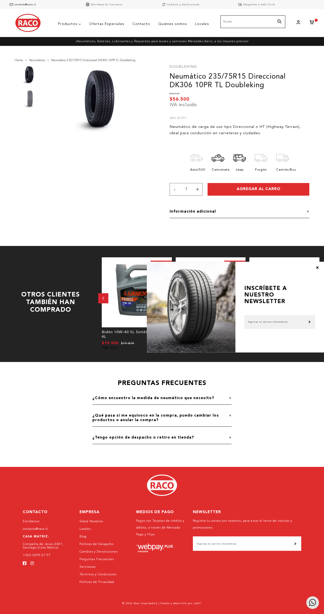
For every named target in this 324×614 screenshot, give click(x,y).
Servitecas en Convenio (106, 4)
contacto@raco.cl (25, 4)
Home (19, 60)
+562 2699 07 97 (37, 555)
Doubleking (183, 67)
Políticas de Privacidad (96, 582)
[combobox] (253, 22)
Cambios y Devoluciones (98, 551)
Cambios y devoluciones (183, 4)
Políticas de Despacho (96, 544)
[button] (103, 298)
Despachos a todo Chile (259, 4)
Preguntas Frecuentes (96, 559)
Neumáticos (37, 60)
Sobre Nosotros (91, 521)
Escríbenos (31, 521)
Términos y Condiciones (98, 574)
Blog (83, 536)
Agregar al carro (258, 189)
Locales (85, 529)
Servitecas (87, 566)
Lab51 (197, 603)
